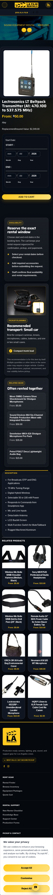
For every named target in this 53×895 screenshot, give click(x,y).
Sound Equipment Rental (19, 25)
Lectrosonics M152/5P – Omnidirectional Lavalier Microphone (13, 707)
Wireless (43, 25)
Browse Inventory (11, 787)
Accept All (26, 868)
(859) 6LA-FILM (21, 13)
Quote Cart (8, 795)
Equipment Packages (12, 791)
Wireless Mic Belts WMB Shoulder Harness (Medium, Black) (13, 576)
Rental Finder (9, 783)
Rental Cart (48, 5)
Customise (26, 878)
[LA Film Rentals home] (11, 736)
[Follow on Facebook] (33, 12)
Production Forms (11, 823)
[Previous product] (29, 30)
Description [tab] (11, 473)
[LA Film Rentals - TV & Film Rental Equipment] (26, 5)
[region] (26, 866)
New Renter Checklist (13, 811)
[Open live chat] (35, 887)
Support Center (10, 819)
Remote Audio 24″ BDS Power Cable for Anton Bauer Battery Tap (39, 620)
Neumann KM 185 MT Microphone (39, 661)
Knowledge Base (10, 815)
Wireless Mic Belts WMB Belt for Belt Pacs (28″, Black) (13, 619)
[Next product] (24, 30)
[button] (4, 5)
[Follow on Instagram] (37, 12)
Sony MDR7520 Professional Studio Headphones (39, 575)
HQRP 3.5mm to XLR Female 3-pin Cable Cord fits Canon (39, 706)
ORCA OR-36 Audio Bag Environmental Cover (13, 663)
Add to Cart (26, 197)
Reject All (26, 888)
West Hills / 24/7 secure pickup (19, 760)
